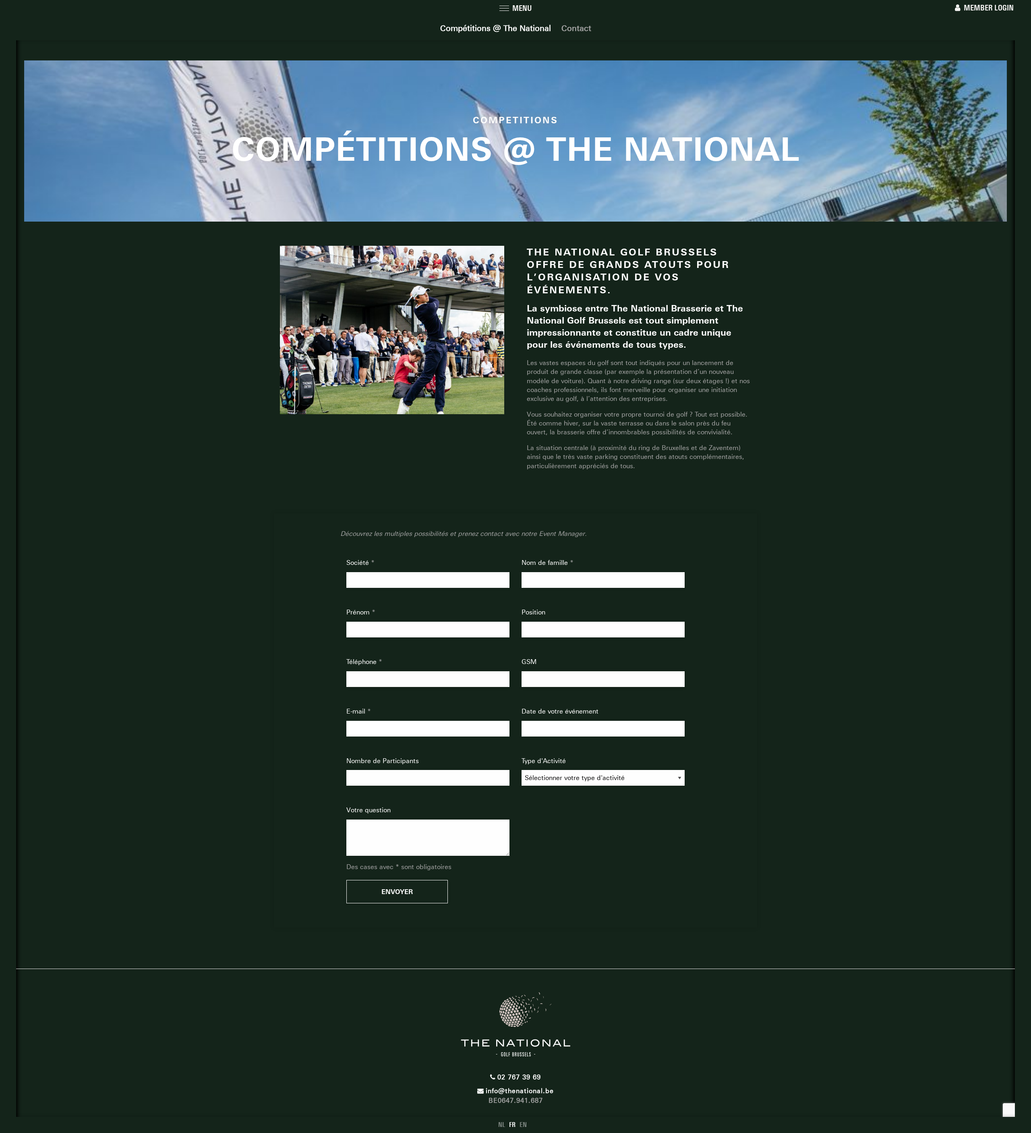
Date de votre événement (560, 711)
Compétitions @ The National (495, 28)
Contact (576, 28)
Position (533, 612)
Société (358, 562)
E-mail (356, 711)
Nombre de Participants (382, 761)
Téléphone (362, 662)
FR (512, 1125)
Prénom (359, 612)
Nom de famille (546, 562)
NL (501, 1125)
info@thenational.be (520, 1091)
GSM (529, 662)
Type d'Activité (544, 761)
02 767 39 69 (519, 1077)
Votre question (368, 810)
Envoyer (397, 892)
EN (523, 1125)
